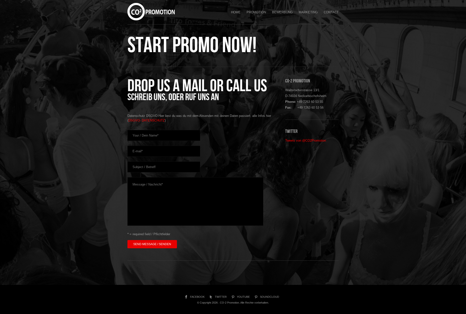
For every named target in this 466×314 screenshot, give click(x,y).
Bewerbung (282, 12)
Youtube (243, 296)
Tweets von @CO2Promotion (305, 140)
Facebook (197, 296)
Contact (331, 12)
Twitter (221, 296)
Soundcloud (269, 296)
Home (236, 12)
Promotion (256, 12)
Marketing (308, 12)
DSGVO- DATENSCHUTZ (146, 120)
